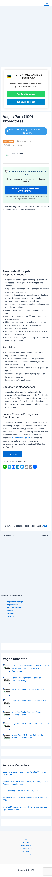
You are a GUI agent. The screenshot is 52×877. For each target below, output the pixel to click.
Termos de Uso (26, 848)
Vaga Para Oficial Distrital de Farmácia (28, 689)
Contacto (26, 842)
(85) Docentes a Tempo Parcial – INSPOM (20, 791)
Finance (10, 617)
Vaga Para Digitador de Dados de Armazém (30, 723)
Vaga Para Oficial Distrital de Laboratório (29, 701)
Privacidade (26, 845)
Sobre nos (26, 851)
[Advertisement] (26, 40)
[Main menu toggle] (46, 3)
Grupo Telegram (28, 102)
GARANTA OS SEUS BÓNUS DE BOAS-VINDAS (27, 189)
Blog (26, 839)
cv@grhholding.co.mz (20, 438)
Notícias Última (26, 854)
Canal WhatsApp (28, 94)
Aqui (45, 526)
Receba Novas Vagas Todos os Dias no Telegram (27, 131)
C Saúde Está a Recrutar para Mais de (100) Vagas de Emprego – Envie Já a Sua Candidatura (30, 668)
